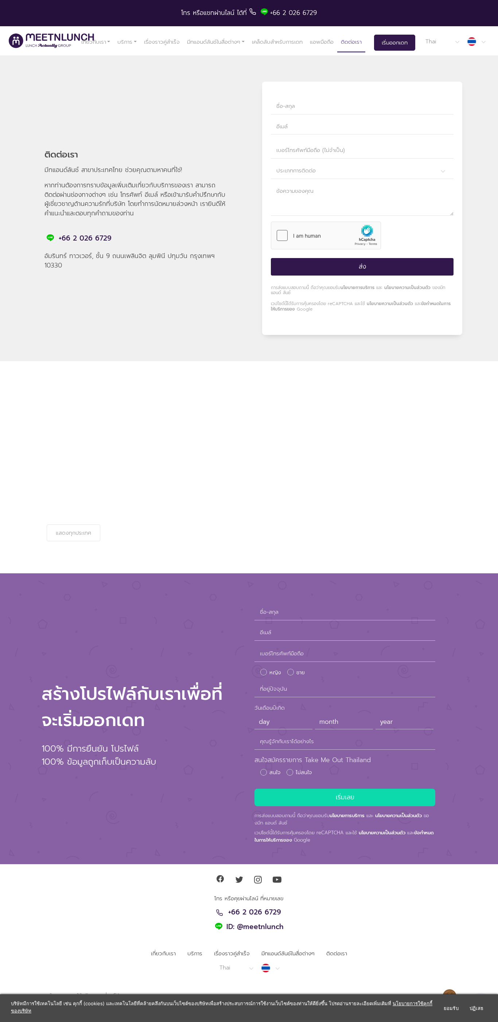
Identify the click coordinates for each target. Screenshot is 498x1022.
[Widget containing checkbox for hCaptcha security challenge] (326, 235)
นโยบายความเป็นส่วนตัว (407, 287)
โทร (187, 12)
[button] (442, 41)
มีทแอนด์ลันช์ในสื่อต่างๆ (213, 42)
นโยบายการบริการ (357, 287)
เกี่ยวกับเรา (93, 42)
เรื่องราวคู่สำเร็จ (162, 42)
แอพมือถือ (322, 42)
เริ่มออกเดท (395, 43)
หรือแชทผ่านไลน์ (215, 12)
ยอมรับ (451, 1008)
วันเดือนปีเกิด (269, 708)
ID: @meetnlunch (255, 927)
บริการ (124, 42)
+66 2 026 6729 (85, 238)
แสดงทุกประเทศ (73, 533)
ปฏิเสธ (476, 1008)
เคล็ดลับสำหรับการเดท (277, 42)
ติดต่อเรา (351, 42)
